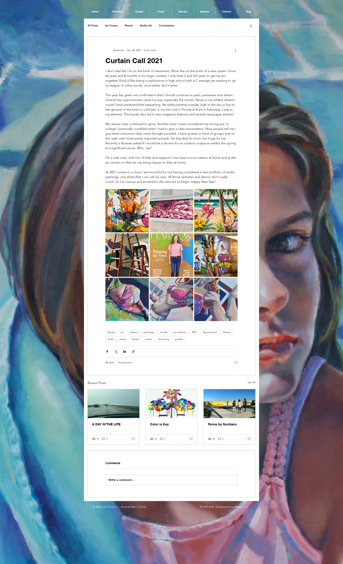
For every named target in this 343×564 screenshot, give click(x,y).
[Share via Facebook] (107, 351)
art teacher (179, 332)
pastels (179, 339)
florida (111, 332)
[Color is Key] (171, 403)
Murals (129, 25)
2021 (194, 332)
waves (123, 339)
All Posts (93, 25)
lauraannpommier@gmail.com (232, 506)
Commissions (166, 25)
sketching (163, 339)
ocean (148, 339)
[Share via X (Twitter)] (116, 351)
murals (163, 332)
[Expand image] (127, 210)
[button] (251, 25)
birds (110, 339)
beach (135, 339)
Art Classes (111, 25)
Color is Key (159, 424)
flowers (227, 332)
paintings (149, 332)
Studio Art (146, 25)
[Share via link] (133, 351)
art (122, 332)
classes (134, 332)
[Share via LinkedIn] (124, 351)
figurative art (210, 332)
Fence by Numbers (222, 424)
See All (251, 382)
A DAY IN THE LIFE (106, 424)
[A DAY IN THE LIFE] (113, 403)
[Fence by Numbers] (229, 403)
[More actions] (235, 50)
